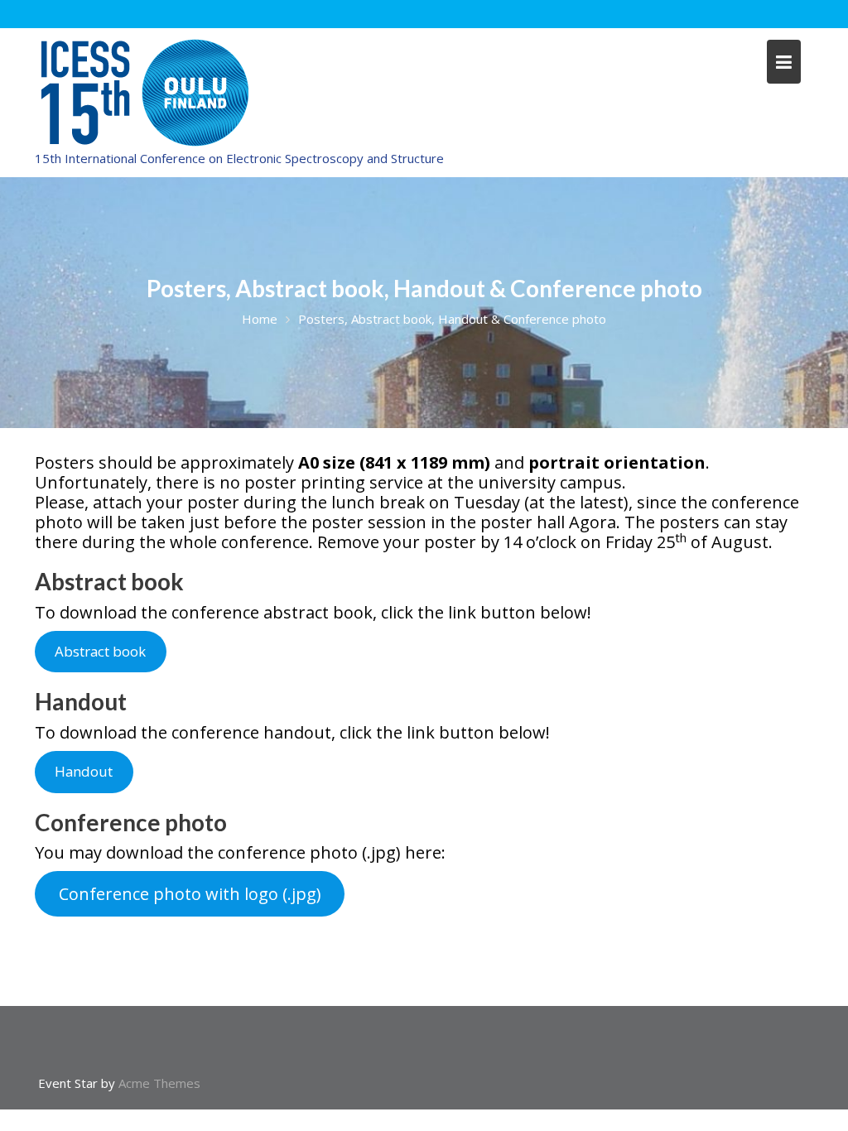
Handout (84, 771)
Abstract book (100, 651)
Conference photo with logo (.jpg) (190, 894)
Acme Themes (159, 1083)
